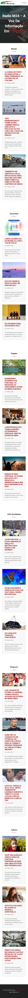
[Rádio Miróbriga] (8, 2)
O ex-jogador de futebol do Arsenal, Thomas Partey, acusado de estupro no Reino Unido (14, 694)
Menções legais (20, 990)
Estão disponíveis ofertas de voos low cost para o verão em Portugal (14, 591)
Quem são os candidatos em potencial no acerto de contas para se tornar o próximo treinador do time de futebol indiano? (13, 742)
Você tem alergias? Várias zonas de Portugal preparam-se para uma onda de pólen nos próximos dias (13, 860)
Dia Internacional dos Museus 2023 (13, 325)
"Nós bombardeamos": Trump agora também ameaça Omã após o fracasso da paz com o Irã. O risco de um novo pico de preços (14, 127)
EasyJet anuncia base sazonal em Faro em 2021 (12, 283)
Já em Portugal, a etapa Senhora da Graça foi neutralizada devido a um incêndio (13, 544)
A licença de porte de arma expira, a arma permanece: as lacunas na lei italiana (14, 76)
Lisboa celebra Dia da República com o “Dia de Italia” (13, 241)
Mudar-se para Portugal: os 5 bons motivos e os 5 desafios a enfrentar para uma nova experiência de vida (14, 480)
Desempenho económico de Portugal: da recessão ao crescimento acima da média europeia (13, 384)
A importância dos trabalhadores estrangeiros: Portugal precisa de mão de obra (13, 431)
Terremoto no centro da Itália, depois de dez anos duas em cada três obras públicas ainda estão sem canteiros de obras (14, 178)
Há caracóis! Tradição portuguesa (10, 635)
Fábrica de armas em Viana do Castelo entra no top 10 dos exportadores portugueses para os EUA (14, 955)
